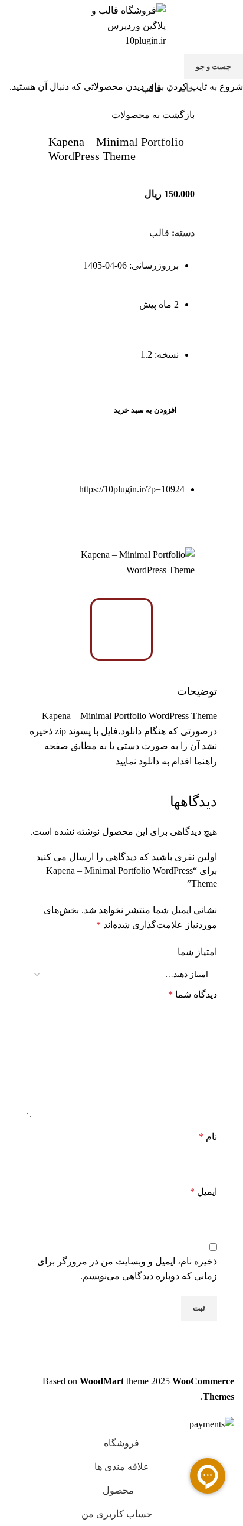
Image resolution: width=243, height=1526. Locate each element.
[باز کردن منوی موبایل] (229, 25)
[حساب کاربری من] (13, 25)
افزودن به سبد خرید (145, 410)
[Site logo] (121, 24)
